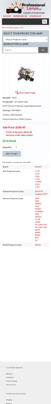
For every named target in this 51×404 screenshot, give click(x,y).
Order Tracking (11, 381)
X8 (36, 240)
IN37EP (38, 217)
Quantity (7, 147)
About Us (9, 374)
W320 (37, 230)
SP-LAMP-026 (41, 227)
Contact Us (10, 377)
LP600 (37, 222)
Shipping (9, 400)
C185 (37, 176)
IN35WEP (39, 211)
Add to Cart (12, 154)
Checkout (36, 16)
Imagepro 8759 (41, 194)
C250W (38, 182)
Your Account (11, 385)
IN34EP (38, 204)
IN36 (37, 214)
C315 (37, 187)
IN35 (37, 206)
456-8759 (39, 191)
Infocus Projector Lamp (10, 28)
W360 (37, 235)
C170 (37, 171)
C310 (37, 184)
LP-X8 (37, 219)
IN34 (37, 201)
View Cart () (21, 16)
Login (7, 16)
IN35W (38, 209)
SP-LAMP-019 (41, 224)
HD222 (38, 245)
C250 (37, 179)
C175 (37, 174)
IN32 (37, 198)
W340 (37, 232)
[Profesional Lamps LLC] (25, 7)
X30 (36, 238)
